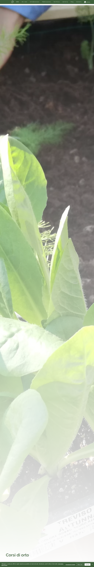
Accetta (87, 564)
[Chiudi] (92, 564)
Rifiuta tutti (79, 564)
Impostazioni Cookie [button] (70, 564)
